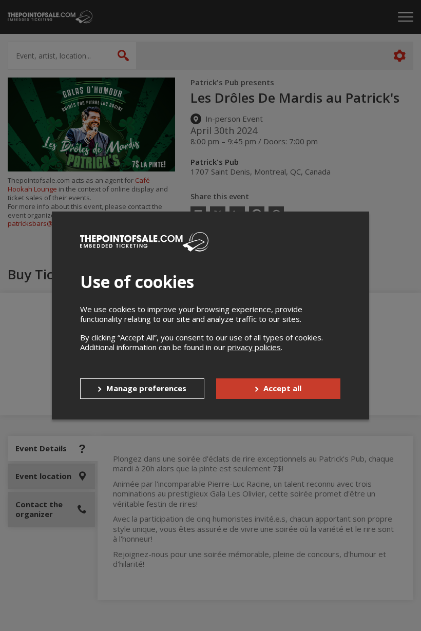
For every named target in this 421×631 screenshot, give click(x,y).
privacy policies (254, 347)
